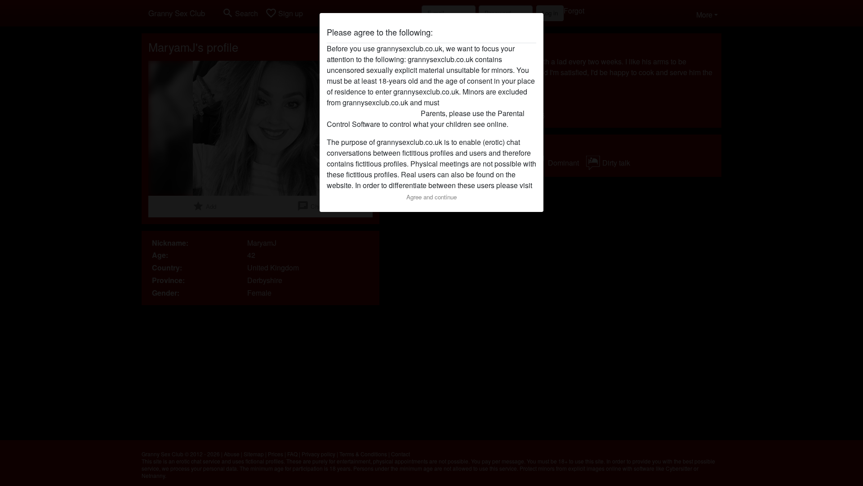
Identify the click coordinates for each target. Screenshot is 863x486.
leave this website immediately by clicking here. (412, 107)
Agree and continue (431, 197)
